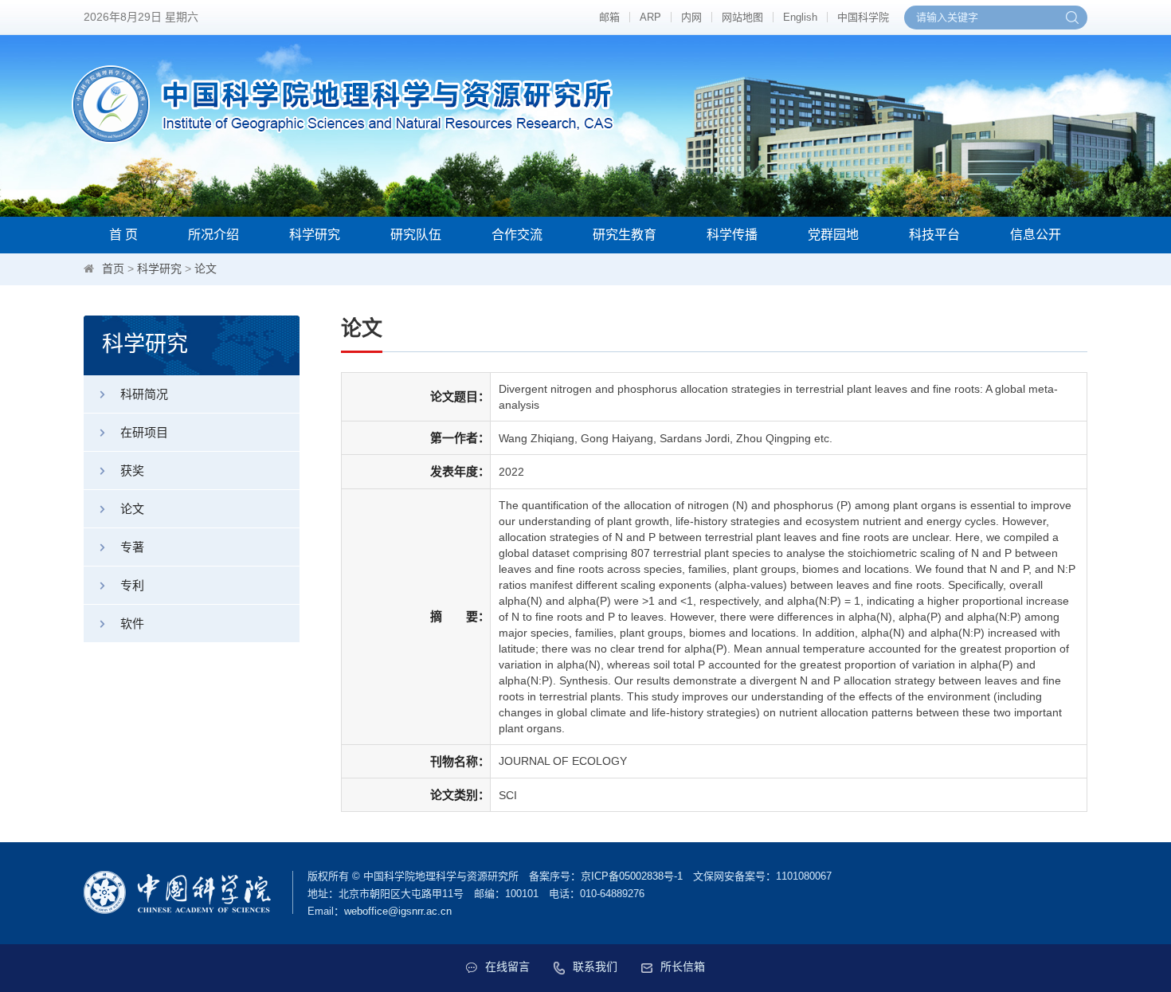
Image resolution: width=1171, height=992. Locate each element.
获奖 (132, 470)
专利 (132, 585)
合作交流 (517, 234)
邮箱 (609, 17)
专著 (132, 547)
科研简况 (144, 394)
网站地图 (742, 17)
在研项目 (144, 432)
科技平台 (934, 234)
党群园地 (833, 234)
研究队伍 (415, 234)
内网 (691, 17)
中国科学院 (863, 17)
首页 (113, 268)
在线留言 (507, 966)
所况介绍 (213, 234)
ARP (650, 17)
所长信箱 (682, 966)
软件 (132, 623)
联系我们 (595, 966)
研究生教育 (624, 234)
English (800, 17)
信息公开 (1035, 234)
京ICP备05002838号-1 (632, 876)
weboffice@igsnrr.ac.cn (398, 911)
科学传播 (732, 234)
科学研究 (314, 234)
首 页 (123, 234)
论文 (205, 268)
